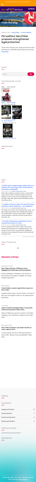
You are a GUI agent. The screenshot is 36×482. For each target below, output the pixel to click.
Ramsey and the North (8, 421)
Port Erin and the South (8, 417)
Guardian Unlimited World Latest (18, 191)
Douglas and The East (7, 409)
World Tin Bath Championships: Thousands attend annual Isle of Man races (16, 309)
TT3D (13, 120)
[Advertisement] (13, 456)
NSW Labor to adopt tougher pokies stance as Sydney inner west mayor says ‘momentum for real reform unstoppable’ (17, 187)
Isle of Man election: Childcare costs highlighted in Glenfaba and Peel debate (16, 269)
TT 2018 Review (6, 121)
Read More (4, 52)
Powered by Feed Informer (29, 236)
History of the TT (9, 138)
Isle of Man (15, 32)
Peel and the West (6, 413)
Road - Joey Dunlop (8, 102)
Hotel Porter (26, 32)
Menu (32, 9)
